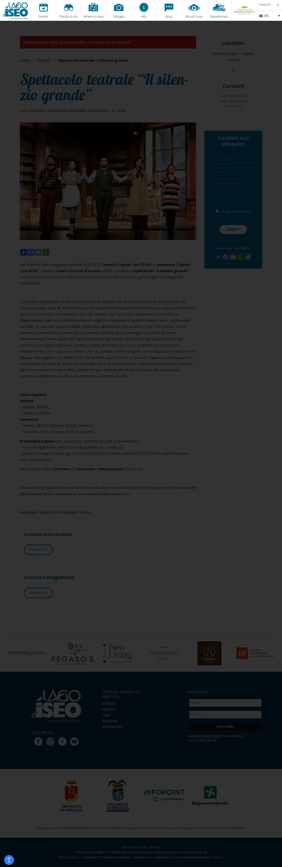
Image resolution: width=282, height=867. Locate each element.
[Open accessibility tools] (9, 860)
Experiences (219, 16)
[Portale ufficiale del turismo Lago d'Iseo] (15, 10)
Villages (118, 16)
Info (144, 16)
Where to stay (93, 16)
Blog (169, 16)
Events (43, 16)
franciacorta (244, 16)
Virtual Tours (194, 16)
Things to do (68, 16)
